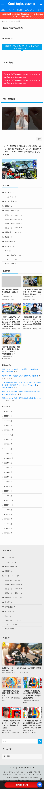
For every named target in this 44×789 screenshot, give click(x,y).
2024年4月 (8, 486)
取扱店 (8, 206)
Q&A (8, 251)
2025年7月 (8, 439)
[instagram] (16, 768)
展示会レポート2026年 (13, 228)
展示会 (11, 772)
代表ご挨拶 (37, 772)
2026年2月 (8, 421)
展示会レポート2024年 (13, 219)
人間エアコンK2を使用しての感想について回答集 (20, 369)
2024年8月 (8, 468)
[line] (22, 768)
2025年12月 (8, 430)
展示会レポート (12, 211)
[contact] (33, 768)
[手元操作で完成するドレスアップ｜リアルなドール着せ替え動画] (22, 118)
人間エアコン (11, 259)
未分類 (8, 237)
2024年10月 (8, 458)
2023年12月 (8, 500)
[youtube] (28, 768)
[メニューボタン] (2, 4)
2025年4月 (8, 449)
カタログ (23, 772)
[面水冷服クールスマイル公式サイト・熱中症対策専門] (22, 4)
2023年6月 (8, 524)
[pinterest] (25, 768)
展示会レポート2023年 (13, 215)
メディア (16, 772)
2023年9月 (8, 510)
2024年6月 (8, 477)
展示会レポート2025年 (13, 224)
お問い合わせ (7, 774)
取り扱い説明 (10, 263)
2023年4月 (8, 533)
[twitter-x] (14, 768)
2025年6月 (8, 444)
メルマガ (14, 774)
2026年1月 (8, 425)
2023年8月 (8, 514)
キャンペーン (10, 197)
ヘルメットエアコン (13, 255)
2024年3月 (8, 491)
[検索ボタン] (41, 4)
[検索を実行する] (40, 741)
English (35, 777)
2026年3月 (8, 416)
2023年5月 (8, 528)
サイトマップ (37, 774)
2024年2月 (8, 496)
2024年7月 (8, 472)
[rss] (30, 768)
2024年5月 (8, 481)
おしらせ (9, 192)
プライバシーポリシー (25, 777)
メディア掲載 (11, 201)
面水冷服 (10, 246)
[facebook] (11, 768)
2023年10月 (8, 505)
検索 (39, 139)
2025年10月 (8, 435)
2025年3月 (8, 454)
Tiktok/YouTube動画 (12, 777)
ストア (21, 774)
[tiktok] (19, 768)
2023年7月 (8, 519)
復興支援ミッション (13, 232)
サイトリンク (28, 774)
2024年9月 (8, 463)
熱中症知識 (10, 241)
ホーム (6, 772)
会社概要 (29, 772)
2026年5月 (8, 411)
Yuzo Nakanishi (7, 372)
